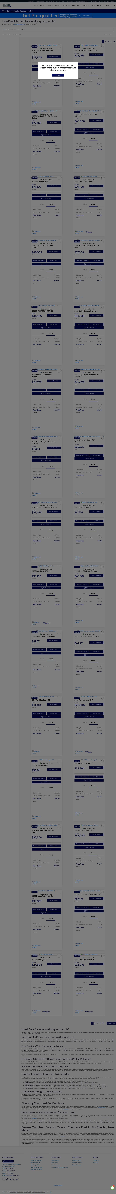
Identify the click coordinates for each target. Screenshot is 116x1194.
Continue (58, 75)
